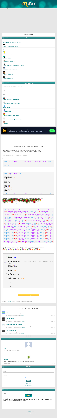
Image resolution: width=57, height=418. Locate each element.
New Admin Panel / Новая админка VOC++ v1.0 (12, 119)
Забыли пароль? (28, 385)
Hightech (22, 315)
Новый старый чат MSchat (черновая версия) (12, 87)
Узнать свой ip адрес (7, 107)
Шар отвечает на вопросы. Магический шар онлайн (13, 65)
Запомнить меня (29, 377)
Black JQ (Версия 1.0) (11, 330)
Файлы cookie (33, 413)
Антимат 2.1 (5, 123)
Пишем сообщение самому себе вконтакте (11, 49)
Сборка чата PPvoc (7, 111)
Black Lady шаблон (10, 318)
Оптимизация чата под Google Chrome (11, 115)
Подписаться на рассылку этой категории (28, 294)
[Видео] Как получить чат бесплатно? (11, 99)
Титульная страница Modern (13, 312)
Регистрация (28, 383)
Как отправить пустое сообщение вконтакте (12, 42)
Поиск (10, 9)
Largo (5, 348)
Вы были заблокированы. (8, 92)
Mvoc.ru (29, 411)
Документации (15, 8)
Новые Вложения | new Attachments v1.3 (11, 103)
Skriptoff (23, 321)
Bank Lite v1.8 (6, 96)
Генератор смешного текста (8, 74)
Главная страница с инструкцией (14, 324)
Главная (3, 8)
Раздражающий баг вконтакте (9, 61)
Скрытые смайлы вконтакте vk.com (10, 69)
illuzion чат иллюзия (7, 58)
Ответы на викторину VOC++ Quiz (10, 54)
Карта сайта (27, 413)
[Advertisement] (28, 21)
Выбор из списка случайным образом (10, 46)
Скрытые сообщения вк (8, 78)
